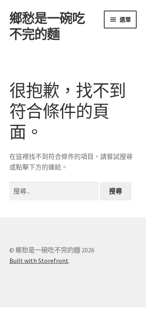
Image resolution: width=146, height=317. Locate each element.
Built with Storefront (39, 260)
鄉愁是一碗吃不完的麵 (47, 26)
